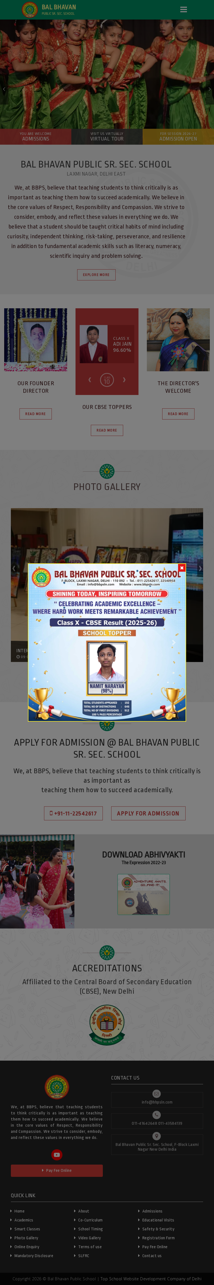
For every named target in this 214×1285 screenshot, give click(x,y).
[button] (40, 642)
